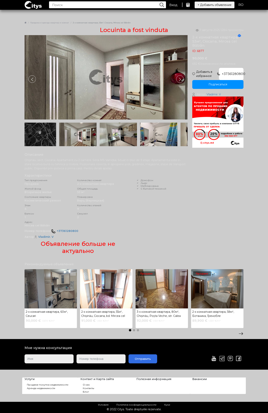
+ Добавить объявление (215, 5)
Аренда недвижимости (41, 388)
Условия (103, 404)
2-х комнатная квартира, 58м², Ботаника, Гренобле (213, 314)
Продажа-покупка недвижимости (47, 384)
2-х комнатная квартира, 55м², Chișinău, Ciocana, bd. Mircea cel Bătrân (103, 314)
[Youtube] (214, 359)
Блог (86, 391)
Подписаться (218, 84)
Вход (173, 5)
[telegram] (222, 359)
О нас (86, 384)
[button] (180, 79)
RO (240, 5)
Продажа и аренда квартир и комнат (49, 22)
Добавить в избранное (204, 74)
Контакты (88, 388)
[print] (239, 36)
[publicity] (217, 122)
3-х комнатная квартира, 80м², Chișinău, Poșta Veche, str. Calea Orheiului (159, 314)
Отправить (143, 359)
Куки (167, 404)
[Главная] (25, 22)
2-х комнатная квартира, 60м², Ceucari (47, 314)
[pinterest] (230, 359)
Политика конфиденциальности (136, 404)
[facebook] (239, 359)
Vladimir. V (46, 237)
